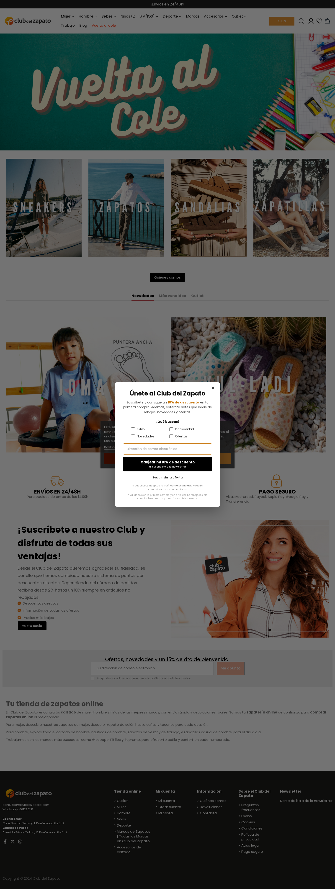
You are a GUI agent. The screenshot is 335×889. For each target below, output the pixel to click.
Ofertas (181, 436)
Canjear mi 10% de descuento (168, 464)
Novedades (146, 436)
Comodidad (184, 429)
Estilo (141, 429)
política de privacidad (178, 485)
